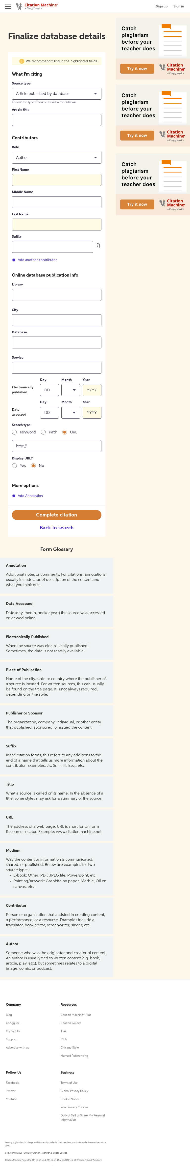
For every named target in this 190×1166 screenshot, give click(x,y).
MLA (64, 1039)
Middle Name (22, 192)
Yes (23, 466)
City (15, 310)
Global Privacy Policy (74, 1091)
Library (17, 284)
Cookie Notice (70, 1099)
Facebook (12, 1082)
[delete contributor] (98, 245)
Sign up (161, 6)
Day (43, 380)
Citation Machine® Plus (76, 1015)
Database (19, 332)
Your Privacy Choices (74, 1107)
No (41, 466)
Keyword (28, 432)
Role (15, 147)
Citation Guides (71, 1023)
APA (63, 1031)
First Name (20, 169)
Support (11, 1039)
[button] (56, 94)
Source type (21, 83)
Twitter (10, 1091)
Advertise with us (17, 1047)
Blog (9, 1015)
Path (53, 432)
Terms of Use (69, 1082)
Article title (20, 110)
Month (66, 380)
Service (18, 357)
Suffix (16, 236)
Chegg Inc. (13, 1023)
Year (86, 380)
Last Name (20, 214)
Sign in (178, 6)
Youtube (11, 1099)
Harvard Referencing (74, 1055)
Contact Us (13, 1031)
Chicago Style (70, 1047)
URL (73, 432)
